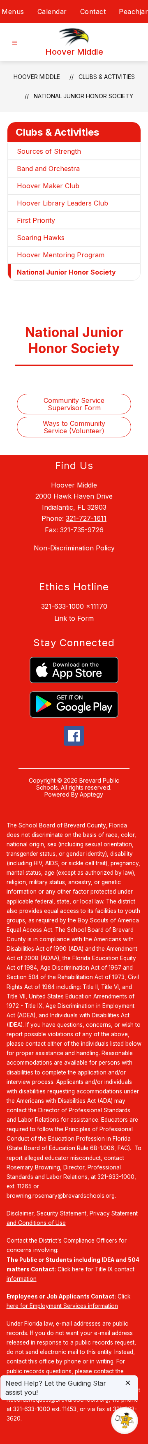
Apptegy (91, 794)
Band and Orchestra (48, 168)
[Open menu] (14, 43)
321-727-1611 (86, 518)
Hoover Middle (37, 76)
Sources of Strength (49, 151)
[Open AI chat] (124, 1420)
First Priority (36, 220)
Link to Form (74, 618)
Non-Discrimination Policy (74, 548)
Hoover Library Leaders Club (62, 203)
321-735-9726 (82, 530)
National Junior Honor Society (83, 95)
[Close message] (128, 1383)
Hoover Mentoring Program (60, 255)
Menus (13, 11)
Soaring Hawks (41, 237)
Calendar (52, 11)
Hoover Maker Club (48, 186)
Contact (93, 11)
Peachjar (133, 11)
